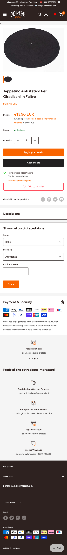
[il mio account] (46, 14)
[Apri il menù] (5, 14)
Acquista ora (33, 162)
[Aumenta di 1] (35, 140)
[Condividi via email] (61, 199)
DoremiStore (10, 104)
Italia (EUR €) (10, 502)
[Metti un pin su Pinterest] (49, 199)
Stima (11, 284)
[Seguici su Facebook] (5, 518)
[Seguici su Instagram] (18, 518)
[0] (61, 14)
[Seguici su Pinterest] (24, 518)
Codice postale (10, 264)
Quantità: (7, 140)
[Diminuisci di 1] (17, 140)
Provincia (7, 250)
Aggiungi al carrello (33, 152)
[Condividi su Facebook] (43, 199)
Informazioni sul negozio (19, 180)
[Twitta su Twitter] (55, 199)
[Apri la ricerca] (39, 14)
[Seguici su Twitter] (11, 518)
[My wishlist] (55, 14)
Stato (6, 235)
